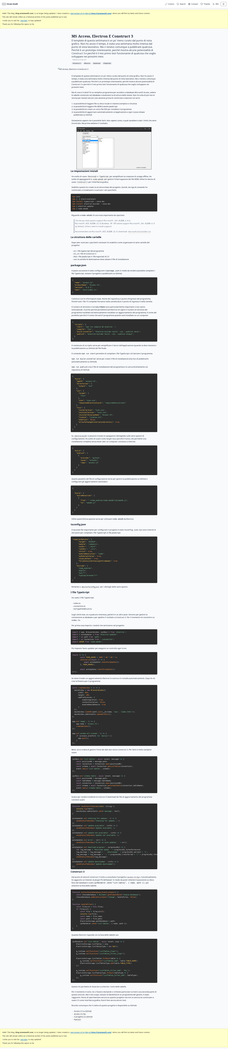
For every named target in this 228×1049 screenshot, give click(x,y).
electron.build (81, 436)
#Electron (87, 63)
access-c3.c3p (133, 877)
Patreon (77, 1019)
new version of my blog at (91, 13)
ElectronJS (92, 176)
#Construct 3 (77, 63)
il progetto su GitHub (83, 1016)
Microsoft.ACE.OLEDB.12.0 (139, 231)
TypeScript (104, 176)
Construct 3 (82, 182)
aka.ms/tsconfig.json (90, 586)
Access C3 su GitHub (83, 1011)
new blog (23, 21)
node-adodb (98, 179)
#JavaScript (96, 63)
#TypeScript (107, 63)
